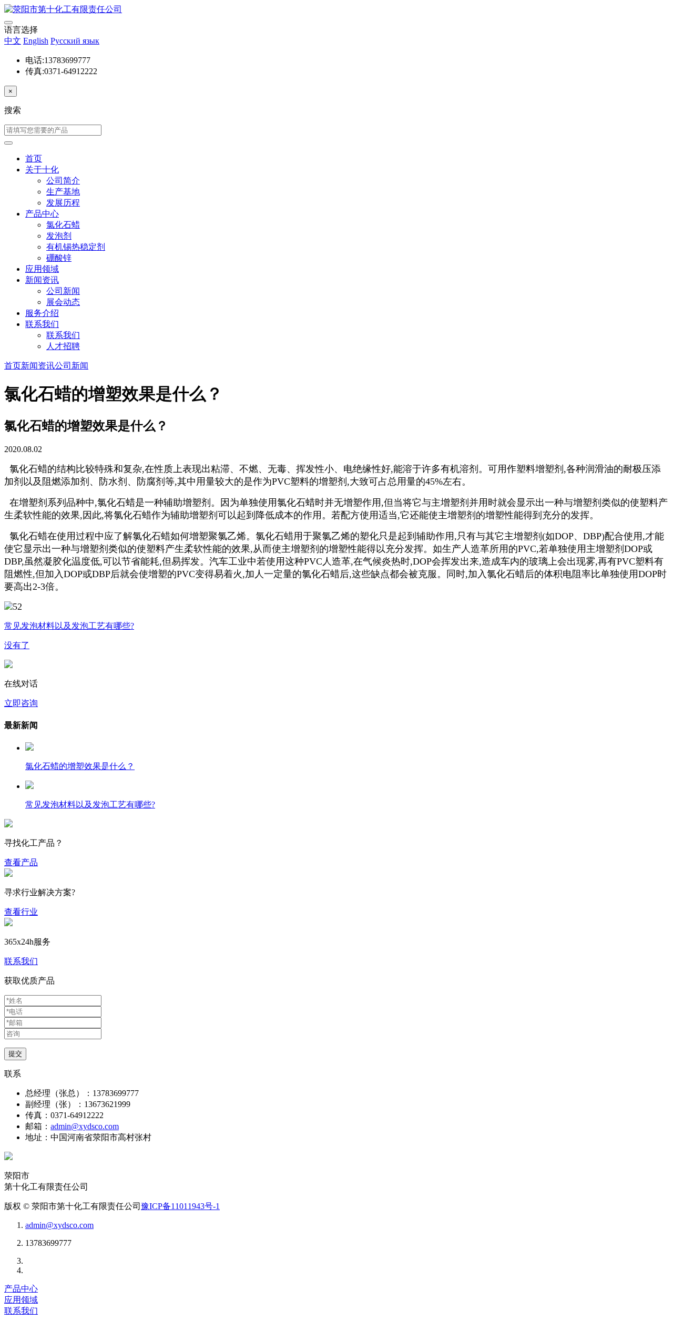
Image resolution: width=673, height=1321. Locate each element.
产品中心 (42, 213)
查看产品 (21, 862)
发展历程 (63, 202)
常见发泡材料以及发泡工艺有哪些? (90, 804)
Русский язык (74, 40)
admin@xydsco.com (84, 1126)
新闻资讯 (42, 279)
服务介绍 (42, 313)
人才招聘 (63, 346)
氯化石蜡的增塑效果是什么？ (80, 766)
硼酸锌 (59, 257)
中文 (12, 40)
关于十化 (42, 169)
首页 (33, 158)
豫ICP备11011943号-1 (180, 1206)
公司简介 (63, 180)
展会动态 (63, 302)
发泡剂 (59, 235)
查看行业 (21, 911)
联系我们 (42, 324)
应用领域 (42, 268)
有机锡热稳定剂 (75, 246)
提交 (15, 1054)
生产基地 (63, 191)
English (35, 40)
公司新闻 (63, 290)
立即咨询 (21, 703)
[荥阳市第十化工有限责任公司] (63, 9)
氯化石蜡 (63, 224)
